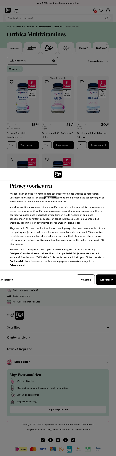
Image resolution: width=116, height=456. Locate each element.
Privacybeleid (17, 265)
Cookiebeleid (17, 261)
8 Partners (50, 198)
